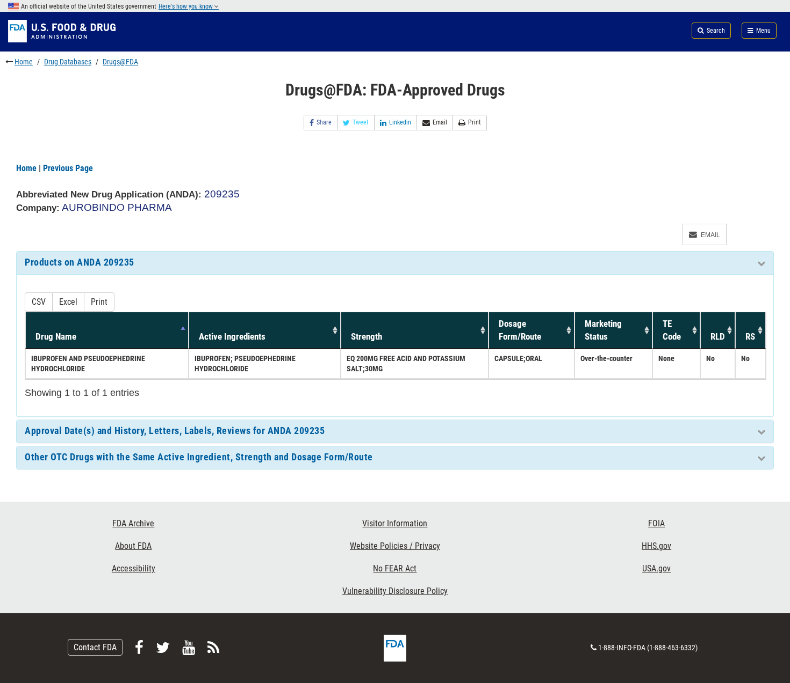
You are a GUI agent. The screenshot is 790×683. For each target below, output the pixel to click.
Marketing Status (603, 330)
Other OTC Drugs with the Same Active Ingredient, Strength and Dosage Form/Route (199, 457)
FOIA (656, 523)
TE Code (672, 330)
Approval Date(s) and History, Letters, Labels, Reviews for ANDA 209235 (175, 430)
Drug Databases (67, 61)
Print (474, 122)
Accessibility (133, 568)
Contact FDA (95, 647)
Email (440, 122)
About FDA (133, 546)
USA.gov (656, 568)
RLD (717, 336)
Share (324, 122)
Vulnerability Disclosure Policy (395, 591)
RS (750, 336)
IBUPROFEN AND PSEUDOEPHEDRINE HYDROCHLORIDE (88, 363)
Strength (366, 336)
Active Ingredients (232, 336)
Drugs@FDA (120, 61)
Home (24, 61)
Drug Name (55, 336)
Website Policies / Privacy (395, 546)
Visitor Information (394, 523)
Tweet (361, 122)
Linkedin (400, 122)
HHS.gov (656, 546)
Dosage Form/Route (520, 330)
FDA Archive (133, 523)
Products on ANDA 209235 (79, 262)
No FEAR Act (394, 568)
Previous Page (68, 168)
